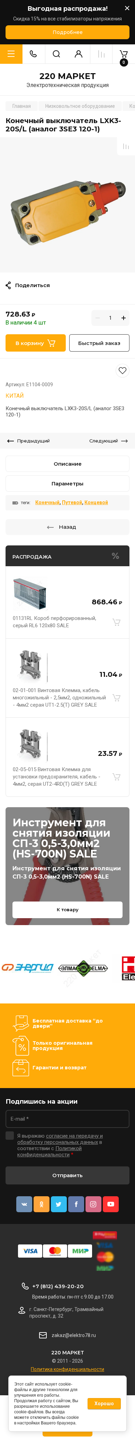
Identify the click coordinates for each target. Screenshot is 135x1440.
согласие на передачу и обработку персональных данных (60, 1139)
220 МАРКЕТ (67, 76)
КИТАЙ (15, 396)
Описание (68, 463)
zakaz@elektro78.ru (74, 1335)
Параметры (67, 483)
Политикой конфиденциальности (49, 1151)
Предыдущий (33, 440)
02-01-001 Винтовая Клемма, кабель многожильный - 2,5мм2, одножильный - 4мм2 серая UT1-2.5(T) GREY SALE (59, 697)
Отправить (67, 1175)
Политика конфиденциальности (67, 1369)
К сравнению (126, 146)
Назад (67, 527)
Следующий (103, 440)
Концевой (96, 502)
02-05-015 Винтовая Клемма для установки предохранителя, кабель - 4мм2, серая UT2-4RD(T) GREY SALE (56, 776)
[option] (67, 205)
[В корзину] (116, 622)
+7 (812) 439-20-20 (58, 1286)
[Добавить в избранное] (67, 371)
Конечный (47, 502)
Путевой (72, 502)
